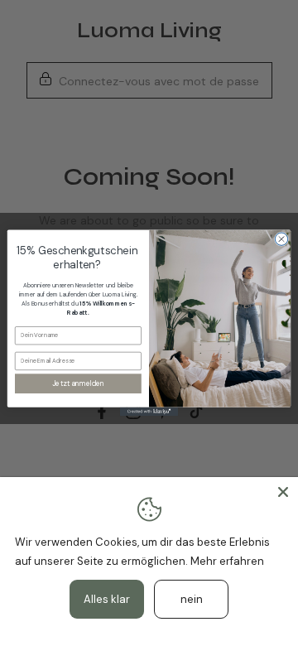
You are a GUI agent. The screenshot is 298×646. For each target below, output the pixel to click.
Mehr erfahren (227, 561)
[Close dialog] (281, 239)
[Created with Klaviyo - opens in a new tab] (149, 412)
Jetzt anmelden (78, 383)
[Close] (283, 492)
